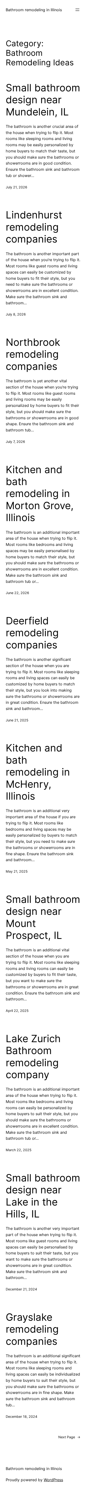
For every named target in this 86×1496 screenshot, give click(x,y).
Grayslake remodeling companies (32, 1329)
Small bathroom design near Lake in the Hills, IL (43, 1196)
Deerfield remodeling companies (32, 633)
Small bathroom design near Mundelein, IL (43, 100)
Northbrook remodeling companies (33, 354)
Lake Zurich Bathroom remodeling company (33, 1057)
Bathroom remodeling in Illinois (34, 9)
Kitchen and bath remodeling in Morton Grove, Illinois (40, 494)
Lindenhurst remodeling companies (34, 227)
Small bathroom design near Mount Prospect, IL (43, 917)
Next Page (69, 1437)
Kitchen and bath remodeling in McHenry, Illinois (38, 772)
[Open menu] (77, 10)
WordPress (53, 1479)
